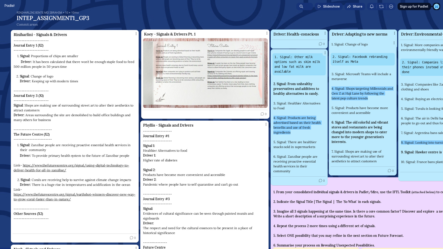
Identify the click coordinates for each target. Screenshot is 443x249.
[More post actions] (394, 43)
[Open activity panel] (371, 6)
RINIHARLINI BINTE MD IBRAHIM (39, 12)
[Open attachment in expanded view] (205, 73)
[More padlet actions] (391, 6)
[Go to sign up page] (436, 6)
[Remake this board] (381, 6)
